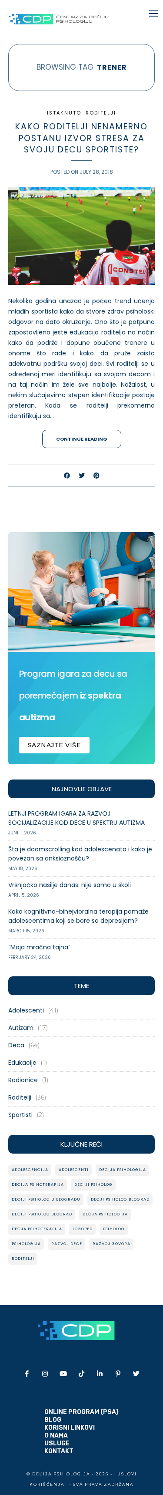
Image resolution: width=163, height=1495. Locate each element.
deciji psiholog (93, 1184)
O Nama (56, 1435)
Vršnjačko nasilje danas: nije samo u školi (69, 885)
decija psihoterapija (38, 1184)
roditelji (23, 1258)
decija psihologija (122, 1169)
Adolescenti (26, 1010)
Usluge (57, 1443)
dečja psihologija (105, 1214)
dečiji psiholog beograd (42, 1214)
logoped (83, 1229)
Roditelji (101, 112)
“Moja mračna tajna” (39, 947)
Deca (16, 1045)
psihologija (26, 1243)
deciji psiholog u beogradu (46, 1199)
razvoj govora (111, 1243)
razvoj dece (66, 1243)
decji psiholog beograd (120, 1199)
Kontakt (58, 1451)
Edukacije (22, 1062)
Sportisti (20, 1114)
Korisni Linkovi (69, 1427)
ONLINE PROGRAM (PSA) (81, 1412)
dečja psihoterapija (37, 1229)
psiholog (114, 1229)
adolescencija (30, 1169)
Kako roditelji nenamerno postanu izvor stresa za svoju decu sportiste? (81, 138)
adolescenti (74, 1169)
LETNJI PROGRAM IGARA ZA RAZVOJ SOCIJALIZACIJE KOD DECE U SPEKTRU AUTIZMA (76, 818)
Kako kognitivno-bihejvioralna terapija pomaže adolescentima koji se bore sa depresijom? (78, 916)
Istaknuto (64, 112)
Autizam (20, 1027)
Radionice (23, 1080)
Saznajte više (54, 745)
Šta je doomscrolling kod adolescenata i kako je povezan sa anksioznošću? (80, 854)
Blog (52, 1420)
